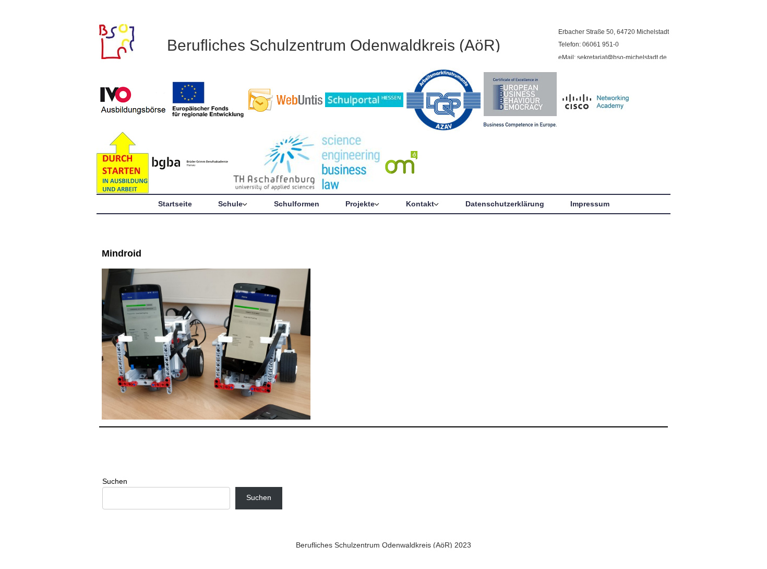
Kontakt (420, 204)
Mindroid (121, 253)
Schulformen (296, 204)
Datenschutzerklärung (504, 204)
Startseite (175, 204)
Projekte (360, 204)
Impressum (589, 204)
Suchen (114, 481)
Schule (230, 204)
